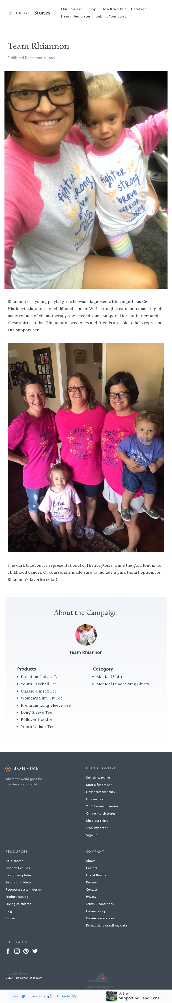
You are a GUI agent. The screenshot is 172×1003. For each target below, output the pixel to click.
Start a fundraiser (99, 784)
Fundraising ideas (18, 882)
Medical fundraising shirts (123, 683)
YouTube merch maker (102, 806)
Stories (10, 918)
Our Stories (70, 9)
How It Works (112, 9)
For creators (94, 799)
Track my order (97, 828)
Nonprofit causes (17, 868)
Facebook (38, 996)
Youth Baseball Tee (39, 683)
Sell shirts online (98, 777)
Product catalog (16, 896)
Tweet (15, 996)
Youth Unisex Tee (37, 726)
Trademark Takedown (29, 978)
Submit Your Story (111, 16)
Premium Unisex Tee (41, 676)
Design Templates (75, 16)
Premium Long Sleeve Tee (46, 705)
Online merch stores (100, 813)
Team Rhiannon (86, 652)
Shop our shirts (97, 820)
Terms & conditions (100, 904)
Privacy (91, 896)
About (90, 861)
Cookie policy (95, 911)
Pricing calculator (18, 904)
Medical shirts (111, 676)
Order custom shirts (100, 792)
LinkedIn (63, 996)
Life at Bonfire (96, 875)
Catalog (137, 9)
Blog (8, 911)
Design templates (18, 875)
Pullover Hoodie (36, 719)
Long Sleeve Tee (36, 712)
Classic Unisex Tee (39, 691)
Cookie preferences (100, 918)
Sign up (91, 835)
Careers (91, 868)
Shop (91, 9)
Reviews (92, 882)
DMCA (9, 978)
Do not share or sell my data (106, 925)
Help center (14, 861)
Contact (91, 889)
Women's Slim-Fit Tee (42, 698)
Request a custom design (23, 889)
